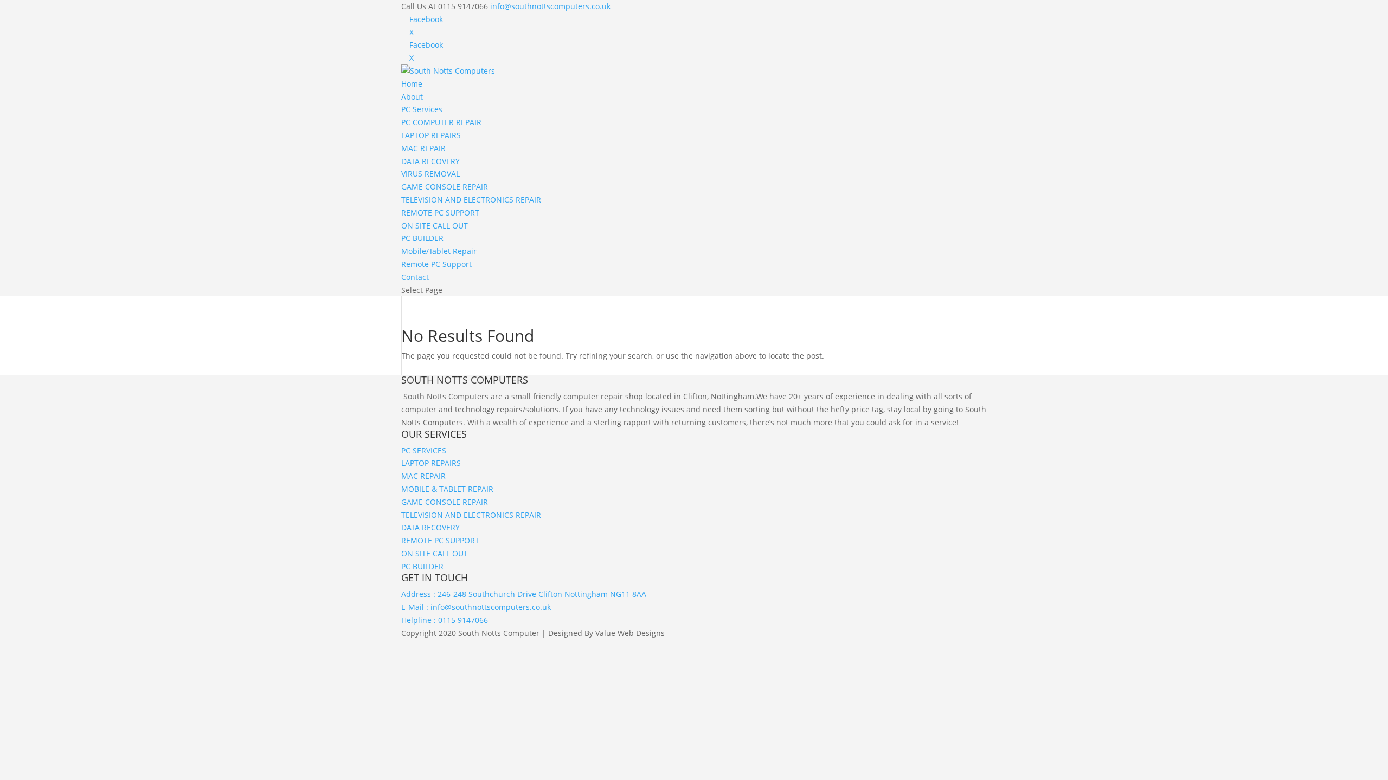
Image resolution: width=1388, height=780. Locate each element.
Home (411, 84)
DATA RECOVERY (430, 161)
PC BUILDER (422, 238)
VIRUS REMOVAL (430, 173)
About (412, 97)
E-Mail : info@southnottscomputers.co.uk (476, 607)
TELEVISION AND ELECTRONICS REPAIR (471, 199)
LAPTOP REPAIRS (431, 135)
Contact (415, 277)
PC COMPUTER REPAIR (441, 122)
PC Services (421, 109)
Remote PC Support (436, 264)
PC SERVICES (423, 450)
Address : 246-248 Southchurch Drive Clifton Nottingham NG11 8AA (523, 594)
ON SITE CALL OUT (434, 225)
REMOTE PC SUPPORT (440, 212)
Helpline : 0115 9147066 (444, 620)
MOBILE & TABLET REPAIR (447, 489)
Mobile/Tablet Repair (439, 251)
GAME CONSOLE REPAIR (444, 186)
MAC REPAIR (423, 148)
